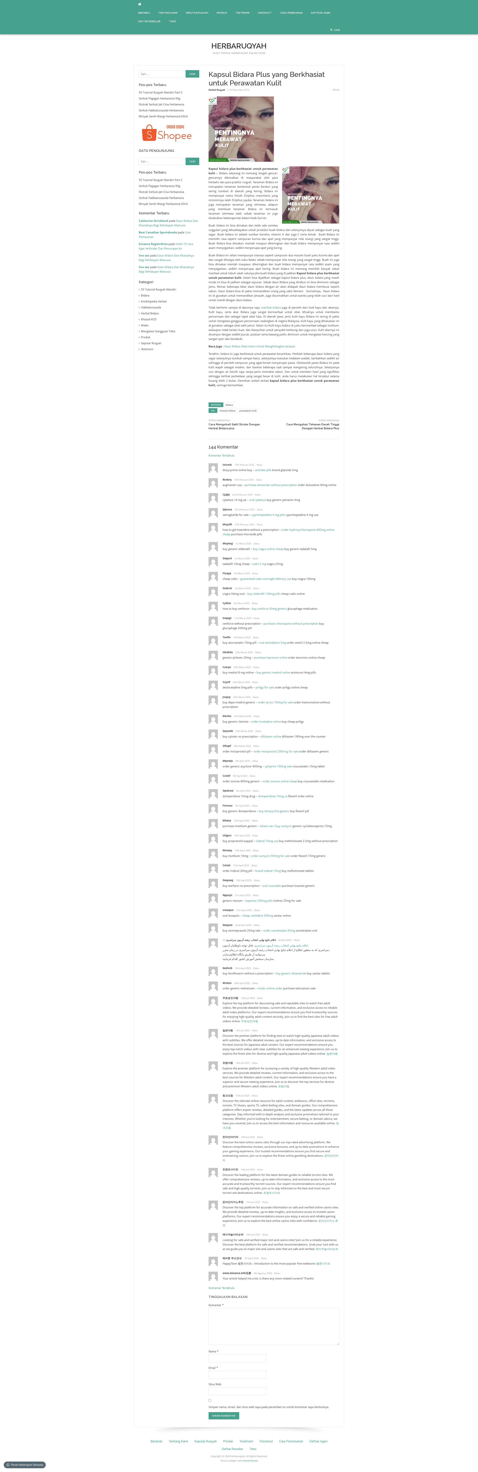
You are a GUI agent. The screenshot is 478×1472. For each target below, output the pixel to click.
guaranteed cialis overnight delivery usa (265, 579)
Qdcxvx (227, 509)
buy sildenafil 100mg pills (263, 594)
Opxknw (228, 790)
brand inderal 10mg (268, 871)
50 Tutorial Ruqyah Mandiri (158, 289)
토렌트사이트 (230, 1169)
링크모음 (228, 1095)
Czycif (226, 682)
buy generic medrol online (273, 672)
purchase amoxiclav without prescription (271, 485)
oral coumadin (271, 885)
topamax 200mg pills (259, 900)
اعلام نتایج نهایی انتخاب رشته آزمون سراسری (251, 940)
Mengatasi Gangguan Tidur (158, 331)
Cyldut (227, 603)
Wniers (227, 983)
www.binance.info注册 (237, 1273)
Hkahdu (228, 652)
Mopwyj (228, 543)
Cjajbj (226, 494)
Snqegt (227, 618)
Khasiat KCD (148, 319)
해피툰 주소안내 (232, 1258)
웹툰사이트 (323, 1263)
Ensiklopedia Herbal (154, 301)
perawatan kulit (248, 410)
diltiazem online (271, 736)
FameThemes (250, 1460)
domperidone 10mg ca (272, 796)
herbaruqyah (239, 45)
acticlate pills (263, 470)
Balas (260, 464)
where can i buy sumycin (276, 826)
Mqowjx (228, 760)
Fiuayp (227, 573)
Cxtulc (227, 865)
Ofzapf (227, 746)
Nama (213, 1351)
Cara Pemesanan (291, 12)
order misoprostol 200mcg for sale (276, 751)
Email (213, 1368)
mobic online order (270, 988)
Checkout (265, 12)
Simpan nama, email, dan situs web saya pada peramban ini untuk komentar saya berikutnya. (269, 1407)
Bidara (229, 405)
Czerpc (227, 667)
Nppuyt (227, 895)
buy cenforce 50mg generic (269, 608)
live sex (144, 255)
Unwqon (228, 910)
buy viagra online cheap (268, 549)
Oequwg (228, 880)
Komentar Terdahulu (222, 455)
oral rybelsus (257, 500)
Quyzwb (228, 731)
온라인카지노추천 (233, 1202)
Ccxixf (226, 775)
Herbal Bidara (150, 313)
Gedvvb (227, 968)
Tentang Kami (167, 12)
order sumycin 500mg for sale (270, 856)
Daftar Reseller (149, 21)
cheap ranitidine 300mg (257, 915)
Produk (222, 12)
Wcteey (227, 850)
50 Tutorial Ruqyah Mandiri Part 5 (160, 92)
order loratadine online (266, 721)
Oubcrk (227, 588)
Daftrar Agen (320, 12)
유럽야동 (228, 1063)
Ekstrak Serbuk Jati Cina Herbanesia (161, 104)
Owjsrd (227, 558)
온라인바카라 (230, 1137)
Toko (172, 21)
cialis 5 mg (259, 564)
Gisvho (227, 716)
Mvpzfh (227, 524)
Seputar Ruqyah (197, 12)
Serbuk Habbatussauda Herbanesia (161, 110)
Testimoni (242, 12)
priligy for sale (265, 687)
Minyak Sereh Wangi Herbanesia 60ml (163, 116)
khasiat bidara (227, 410)
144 (337, 89)
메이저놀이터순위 (233, 1234)
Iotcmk (227, 464)
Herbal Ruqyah (217, 89)
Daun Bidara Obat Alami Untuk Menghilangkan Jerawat (259, 346)
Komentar (216, 1305)
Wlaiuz (227, 820)
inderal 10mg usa (267, 841)
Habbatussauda (151, 307)
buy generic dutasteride (291, 973)
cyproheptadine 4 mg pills (268, 515)
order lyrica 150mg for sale (275, 702)
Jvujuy (227, 697)
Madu (144, 325)
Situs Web (215, 1384)
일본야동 (228, 1030)
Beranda (144, 12)
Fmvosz (227, 805)
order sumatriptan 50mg (279, 930)
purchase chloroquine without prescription (290, 623)
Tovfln (227, 637)
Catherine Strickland (153, 221)
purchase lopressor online (270, 657)
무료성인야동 (230, 998)
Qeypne (227, 925)
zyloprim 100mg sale (278, 766)
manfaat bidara (271, 307)
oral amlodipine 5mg (272, 642)
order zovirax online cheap (280, 781)
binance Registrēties (153, 244)
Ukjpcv (227, 835)
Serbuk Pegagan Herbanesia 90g (159, 98)
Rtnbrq (227, 479)
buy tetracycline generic (274, 811)
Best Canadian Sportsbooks (158, 232)
